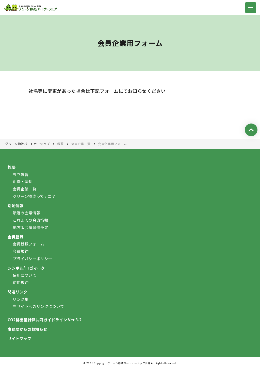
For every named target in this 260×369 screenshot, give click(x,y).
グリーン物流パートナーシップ (27, 144)
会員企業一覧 (81, 144)
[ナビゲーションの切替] (250, 7)
